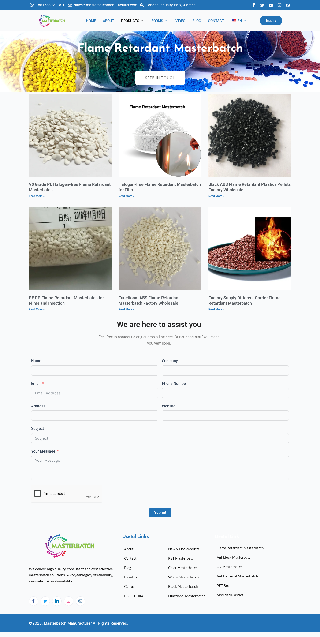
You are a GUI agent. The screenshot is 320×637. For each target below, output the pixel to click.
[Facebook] (254, 5)
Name (36, 361)
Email (36, 383)
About (108, 21)
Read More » (37, 196)
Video (180, 21)
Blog (196, 21)
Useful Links (135, 536)
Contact (216, 21)
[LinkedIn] (57, 601)
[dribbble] (68, 601)
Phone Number (174, 383)
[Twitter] (262, 5)
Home (91, 21)
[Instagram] (80, 601)
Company (170, 361)
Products (130, 21)
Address (38, 406)
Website (168, 406)
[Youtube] (271, 5)
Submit (160, 512)
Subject (37, 428)
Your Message (43, 451)
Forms (157, 21)
